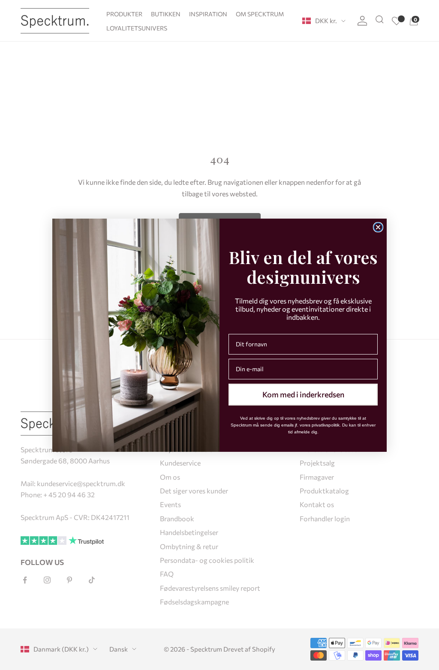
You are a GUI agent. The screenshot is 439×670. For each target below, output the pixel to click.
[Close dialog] (378, 227)
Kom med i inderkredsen (303, 394)
